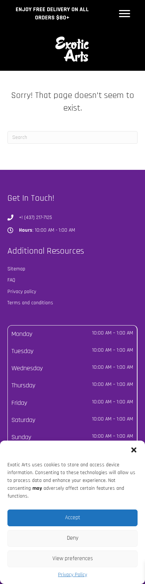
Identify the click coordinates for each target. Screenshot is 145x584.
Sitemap (16, 269)
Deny (72, 538)
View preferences (72, 558)
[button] (134, 450)
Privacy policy (21, 291)
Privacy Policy (72, 574)
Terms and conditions (30, 302)
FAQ (11, 280)
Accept (72, 517)
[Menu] (124, 13)
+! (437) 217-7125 (35, 217)
